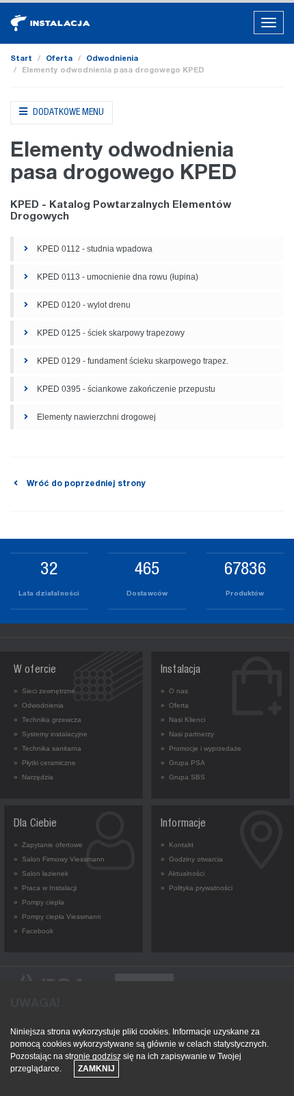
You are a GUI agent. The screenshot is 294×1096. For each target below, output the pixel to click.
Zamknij (96, 1068)
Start (21, 59)
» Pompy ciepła (39, 902)
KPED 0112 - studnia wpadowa (93, 249)
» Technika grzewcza (47, 719)
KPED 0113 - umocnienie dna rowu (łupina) (116, 277)
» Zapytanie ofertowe (48, 844)
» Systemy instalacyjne (51, 734)
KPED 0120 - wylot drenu (83, 305)
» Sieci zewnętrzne (44, 691)
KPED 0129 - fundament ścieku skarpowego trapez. (131, 361)
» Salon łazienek (41, 873)
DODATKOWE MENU (67, 113)
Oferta (59, 59)
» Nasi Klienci (183, 719)
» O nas (174, 691)
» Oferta (175, 705)
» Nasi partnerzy (187, 734)
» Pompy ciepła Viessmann (57, 916)
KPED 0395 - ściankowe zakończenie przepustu (125, 389)
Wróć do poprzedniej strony (85, 484)
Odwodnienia (112, 59)
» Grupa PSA (183, 762)
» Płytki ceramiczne (45, 762)
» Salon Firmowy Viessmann (59, 859)
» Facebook (33, 931)
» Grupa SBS (183, 777)
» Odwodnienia (39, 705)
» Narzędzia (33, 777)
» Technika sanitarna (47, 748)
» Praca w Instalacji (45, 888)
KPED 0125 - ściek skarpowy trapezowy (110, 333)
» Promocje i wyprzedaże (201, 748)
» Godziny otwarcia (192, 859)
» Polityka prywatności (196, 888)
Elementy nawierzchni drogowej (95, 417)
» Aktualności (182, 873)
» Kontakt (177, 844)
